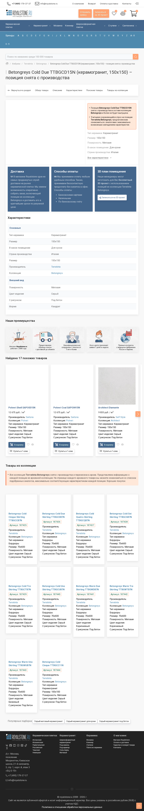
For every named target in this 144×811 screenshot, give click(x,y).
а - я (132, 35)
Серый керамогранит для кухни (81, 721)
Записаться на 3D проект (113, 197)
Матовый (63, 753)
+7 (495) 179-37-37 (18, 775)
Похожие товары (94, 90)
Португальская (38, 745)
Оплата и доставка (121, 742)
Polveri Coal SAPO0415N (66, 407)
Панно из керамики (94, 748)
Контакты (117, 748)
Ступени (89, 745)
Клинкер (89, 742)
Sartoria (29, 417)
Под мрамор (64, 748)
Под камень (64, 745)
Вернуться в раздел (21, 90)
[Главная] (7, 64)
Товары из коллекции (117, 90)
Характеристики (74, 90)
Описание (57, 90)
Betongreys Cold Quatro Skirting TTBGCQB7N (85, 517)
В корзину (18, 445)
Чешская (36, 750)
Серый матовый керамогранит (48, 721)
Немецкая (37, 753)
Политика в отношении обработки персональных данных (72, 807)
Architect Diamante (108, 407)
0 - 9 (7, 44)
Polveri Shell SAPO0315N (21, 407)
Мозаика (90, 740)
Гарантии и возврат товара (124, 745)
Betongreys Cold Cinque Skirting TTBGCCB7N (17, 517)
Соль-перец (64, 750)
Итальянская (38, 742)
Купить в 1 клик (20, 451)
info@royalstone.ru (17, 780)
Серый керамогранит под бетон (114, 721)
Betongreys (57, 273)
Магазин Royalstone (121, 740)
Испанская (37, 740)
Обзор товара (41, 90)
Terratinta (55, 266)
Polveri (24, 420)
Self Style (120, 417)
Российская (37, 748)
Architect (115, 420)
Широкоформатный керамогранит (67, 741)
